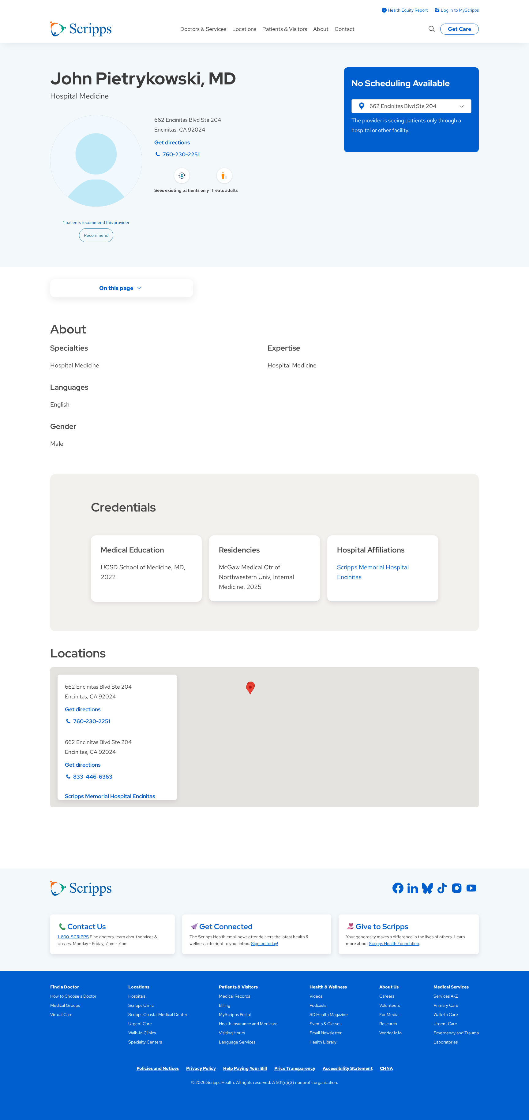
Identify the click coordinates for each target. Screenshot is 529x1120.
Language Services (237, 1042)
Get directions (172, 142)
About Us (389, 987)
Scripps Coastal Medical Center (157, 1014)
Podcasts (318, 1005)
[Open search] (431, 29)
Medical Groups (65, 1005)
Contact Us (86, 926)
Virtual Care (61, 1014)
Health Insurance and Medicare (248, 1023)
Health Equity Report (408, 10)
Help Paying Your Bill (245, 1068)
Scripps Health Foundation (394, 943)
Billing (224, 1005)
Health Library (323, 1042)
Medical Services (451, 987)
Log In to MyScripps (460, 10)
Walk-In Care (445, 1014)
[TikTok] (442, 888)
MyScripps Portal (235, 1014)
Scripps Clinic (141, 1005)
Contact (345, 28)
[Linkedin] (412, 888)
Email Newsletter (326, 1033)
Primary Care (445, 1005)
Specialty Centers (145, 1042)
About (320, 28)
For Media (388, 1014)
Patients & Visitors (284, 28)
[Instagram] (456, 888)
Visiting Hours (232, 1033)
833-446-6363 (92, 776)
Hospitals (136, 996)
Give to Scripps (382, 926)
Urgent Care (140, 1023)
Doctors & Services (203, 28)
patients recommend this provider (96, 222)
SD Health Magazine (329, 1014)
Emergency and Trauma (456, 1033)
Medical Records (234, 996)
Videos (316, 996)
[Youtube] (471, 888)
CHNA (386, 1068)
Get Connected (226, 926)
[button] (411, 106)
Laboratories (445, 1042)
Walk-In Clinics (142, 1033)
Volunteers (389, 1005)
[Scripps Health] (80, 29)
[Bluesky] (427, 888)
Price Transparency (294, 1068)
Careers (386, 996)
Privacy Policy (201, 1068)
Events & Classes (325, 1023)
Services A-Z (445, 996)
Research (388, 1023)
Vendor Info (390, 1033)
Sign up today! (264, 943)
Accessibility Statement (348, 1068)
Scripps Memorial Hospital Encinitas (110, 796)
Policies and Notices (158, 1068)
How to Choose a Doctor (73, 996)
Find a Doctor (64, 987)
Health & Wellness (328, 987)
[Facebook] (398, 888)
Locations (244, 28)
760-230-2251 (181, 154)
